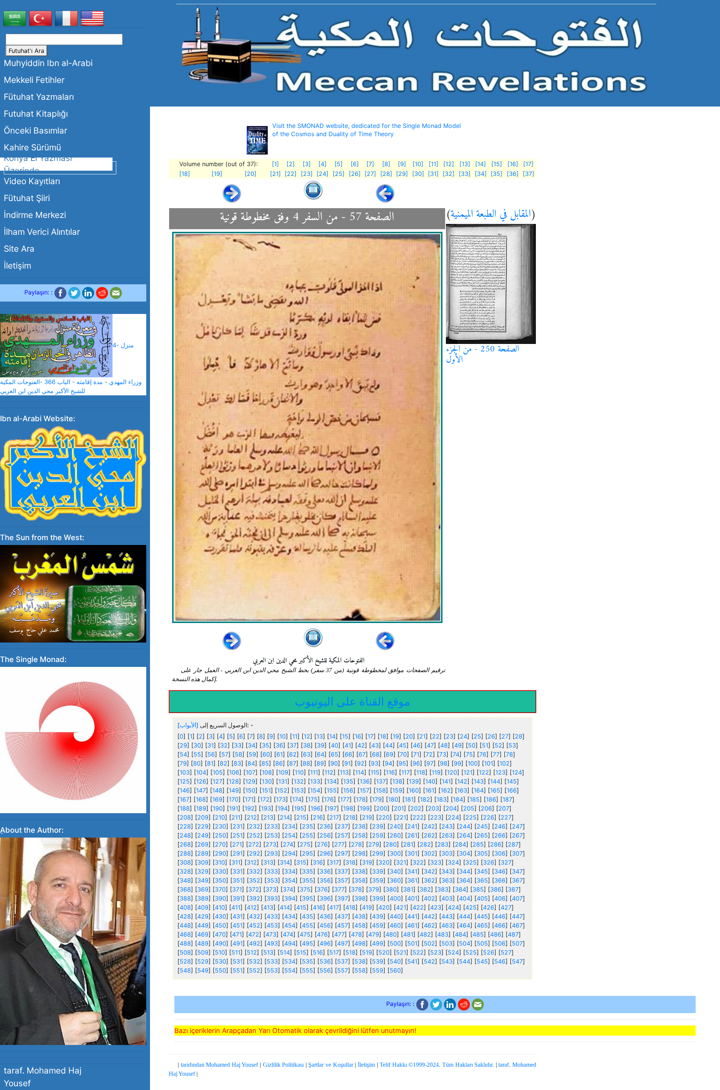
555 (307, 970)
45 (402, 745)
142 (462, 781)
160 (414, 790)
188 (185, 808)
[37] (528, 173)
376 (322, 889)
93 (374, 763)
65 (334, 754)
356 (325, 880)
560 (395, 970)
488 (185, 943)
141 (446, 781)
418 (350, 907)
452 (254, 925)
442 (429, 916)
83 (237, 763)
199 (365, 808)
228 (185, 826)
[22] (291, 173)
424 (453, 907)
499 (377, 943)
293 (272, 853)
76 (482, 754)
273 (271, 844)
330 (220, 871)
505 (482, 943)
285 (478, 844)
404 (464, 898)
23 (449, 736)
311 (235, 862)
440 (395, 916)
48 (444, 745)
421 (401, 907)
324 (453, 862)
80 (197, 763)
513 (268, 952)
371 (237, 889)
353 (272, 880)
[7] (370, 164)
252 (254, 835)
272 (253, 844)
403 (447, 898)
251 (237, 835)
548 (185, 970)
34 (251, 745)
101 (488, 763)
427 (506, 907)
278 (356, 844)
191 (233, 808)
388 (185, 898)
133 (315, 781)
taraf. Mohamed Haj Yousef (42, 1076)
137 (381, 781)
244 (464, 826)
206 (486, 808)
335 (307, 871)
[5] (338, 164)
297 (342, 853)
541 (412, 961)
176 (329, 799)
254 (290, 835)
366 (500, 880)
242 (429, 826)
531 (237, 961)
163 (462, 790)
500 (395, 943)
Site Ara (19, 248)
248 (185, 835)
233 (272, 826)
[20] (250, 173)
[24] (322, 173)
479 (373, 934)
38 (306, 745)
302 (429, 853)
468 (185, 934)
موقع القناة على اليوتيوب (352, 701)
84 (251, 763)
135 (348, 781)
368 (185, 889)
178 (361, 799)
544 (464, 961)
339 (377, 871)
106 (234, 772)
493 (272, 943)
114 (359, 772)
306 (500, 853)
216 (318, 817)
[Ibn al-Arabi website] (73, 472)
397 (342, 898)
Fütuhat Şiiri (27, 198)
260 (395, 835)
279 (373, 844)
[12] (448, 164)
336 (325, 871)
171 (249, 799)
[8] (386, 164)
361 (412, 880)
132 (299, 781)
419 (367, 907)
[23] (307, 173)
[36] (513, 173)
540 (395, 961)
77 (496, 754)
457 (342, 925)
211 (235, 817)
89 (320, 763)
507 (517, 943)
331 (237, 871)
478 (356, 934)
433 (272, 916)
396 (325, 898)
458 (360, 925)
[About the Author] (73, 940)
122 (484, 772)
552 (254, 970)
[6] (355, 164)
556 (325, 970)
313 (268, 862)
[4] (322, 164)
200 (381, 808)
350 (220, 880)
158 (381, 790)
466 (500, 925)
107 (250, 772)
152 (282, 790)
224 (453, 817)
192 (249, 808)
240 (395, 826)
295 (307, 853)
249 (202, 835)
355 (307, 880)
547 (517, 961)
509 (202, 952)
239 (377, 826)
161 (429, 790)
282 (425, 844)
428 (185, 916)
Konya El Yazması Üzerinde (38, 164)
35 (265, 745)
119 (436, 772)
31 (210, 745)
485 (478, 934)
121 (468, 772)
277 (339, 844)
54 (183, 754)
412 (252, 907)
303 (447, 853)
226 (488, 817)
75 (469, 754)
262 (429, 835)
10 (282, 736)
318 (350, 862)
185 (475, 799)
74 (456, 754)
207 (503, 808)
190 (218, 808)
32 (224, 745)
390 (220, 898)
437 (342, 916)
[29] (402, 173)
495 (307, 943)
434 (290, 916)
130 (267, 781)
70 (403, 754)
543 (447, 961)
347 (517, 871)
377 (339, 889)
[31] (433, 173)
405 (482, 898)
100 (473, 763)
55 (197, 754)
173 (281, 799)
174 (297, 799)
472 (253, 934)
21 (422, 736)
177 (345, 799)
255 (307, 835)
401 (412, 898)
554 (290, 970)
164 (479, 790)
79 (183, 763)
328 (185, 871)
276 (322, 844)
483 (442, 934)
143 (479, 781)
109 (283, 772)
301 (412, 853)
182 (425, 799)
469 (202, 934)
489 (202, 943)
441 (412, 916)
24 (463, 736)
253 (272, 835)
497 (342, 943)
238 (360, 826)
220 (384, 817)
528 (185, 961)
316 (318, 862)
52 (498, 745)
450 (220, 925)
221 (401, 817)
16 (358, 736)
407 (517, 898)
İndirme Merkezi (35, 215)
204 (451, 808)
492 (254, 943)
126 (201, 781)
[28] (386, 173)
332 (254, 871)
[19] (217, 173)
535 (307, 961)
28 (518, 736)
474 (288, 934)
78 (509, 754)
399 (377, 898)
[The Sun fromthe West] (73, 593)
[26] (355, 173)
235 (307, 826)
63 (306, 754)
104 (201, 772)
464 (464, 925)
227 (506, 817)
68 (376, 754)
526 (488, 952)
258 (360, 835)
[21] (275, 173)
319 (367, 862)
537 (342, 961)
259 (377, 835)
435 (307, 916)
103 (185, 772)
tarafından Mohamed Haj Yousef (219, 1064)
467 (517, 925)
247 (517, 826)
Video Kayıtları (32, 181)
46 (416, 745)
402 (429, 898)
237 (342, 826)
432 (254, 916)
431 (237, 916)
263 (447, 835)
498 (360, 943)
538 (360, 961)
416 (318, 907)
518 (350, 952)
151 (266, 790)
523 (435, 952)
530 (220, 961)
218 (350, 817)
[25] (339, 173)
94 (388, 763)
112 (328, 772)
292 (254, 853)
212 (252, 817)
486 (495, 934)
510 (220, 952)
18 (383, 736)
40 (334, 745)
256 (325, 835)
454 (290, 925)
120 (452, 772)
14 (332, 736)
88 (306, 763)
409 (202, 907)
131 (282, 781)
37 (293, 745)
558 (360, 970)
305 (482, 853)
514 (285, 952)
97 (430, 763)
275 (305, 844)
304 (464, 853)
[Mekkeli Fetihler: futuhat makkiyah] (416, 50)
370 (220, 889)
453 (272, 925)
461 (412, 925)
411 (235, 907)
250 (220, 835)
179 (377, 799)
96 (416, 763)
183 (441, 799)
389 (202, 898)
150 (250, 790)
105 (218, 772)
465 (482, 925)
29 (183, 745)
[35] (496, 173)
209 (202, 817)
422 (418, 907)
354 (290, 880)
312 (252, 862)
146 (185, 790)
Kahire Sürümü (32, 147)
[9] (402, 164)
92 (360, 763)
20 (409, 736)
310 (220, 862)
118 (420, 772)
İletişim (17, 265)
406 (500, 898)
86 (279, 763)
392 (254, 898)
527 (506, 952)
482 (425, 934)
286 (495, 844)
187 (507, 799)
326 (488, 862)
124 (517, 772)
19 (396, 736)
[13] (464, 164)
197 (332, 808)
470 (220, 934)
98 (443, 763)
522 (418, 952)
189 (201, 808)
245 (482, 826)
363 (447, 880)
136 (365, 781)
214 (285, 817)
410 (220, 907)
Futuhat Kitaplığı (36, 113)
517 (334, 952)
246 (500, 826)
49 (458, 745)
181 (409, 799)
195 (299, 808)
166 (512, 790)
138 (397, 781)
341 (412, 871)
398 (360, 898)
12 (307, 736)
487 (513, 934)
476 (322, 934)
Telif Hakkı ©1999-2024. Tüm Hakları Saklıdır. (437, 1064)
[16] (512, 164)
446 (500, 916)
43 (375, 745)
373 (271, 889)
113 (344, 772)
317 (334, 862)
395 (307, 898)
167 (184, 799)
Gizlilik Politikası (283, 1064)
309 (202, 862)
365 (482, 880)
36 (279, 745)
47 (430, 745)
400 (395, 898)
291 (237, 853)
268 (185, 844)
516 (318, 952)
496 (325, 943)
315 (301, 862)
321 (401, 862)
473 (271, 934)
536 (325, 961)
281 (408, 844)
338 (360, 871)
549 (202, 970)
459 (377, 925)
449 (202, 925)
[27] (370, 173)
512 (252, 952)
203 (433, 808)
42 (361, 745)
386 (495, 889)
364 (464, 880)
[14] (480, 164)
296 (325, 853)
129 (250, 781)
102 (505, 763)
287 (513, 844)
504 (464, 943)
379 (373, 889)
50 (472, 745)
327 (506, 862)
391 (237, 898)
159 (397, 790)
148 (217, 790)
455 (307, 925)
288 (185, 853)
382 (425, 889)
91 (347, 763)
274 (288, 844)
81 (210, 763)
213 (268, 817)
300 (395, 853)
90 (334, 763)
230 (220, 826)
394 (290, 898)
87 (292, 763)
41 (348, 745)
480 (391, 934)
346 (500, 871)
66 (348, 754)
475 (305, 934)
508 (185, 952)
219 (367, 817)
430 (220, 916)
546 (500, 961)
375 (305, 889)
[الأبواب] (187, 725)
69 (389, 754)
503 (447, 943)
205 (468, 808)
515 (301, 952)
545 (482, 961)
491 (237, 943)
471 (237, 934)
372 (253, 889)
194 (283, 808)
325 (471, 862)
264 (464, 835)
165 (495, 790)
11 (294, 736)
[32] (448, 173)
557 (342, 970)
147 (201, 790)
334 (290, 871)
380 (391, 889)
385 (478, 889)
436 (325, 916)
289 (202, 853)
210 (220, 817)
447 (517, 916)
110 (299, 772)
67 (362, 754)
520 (384, 952)
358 (360, 880)
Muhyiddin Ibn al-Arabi (48, 63)
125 (185, 781)
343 (447, 871)
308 (185, 862)
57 (224, 754)
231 (237, 826)
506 (500, 943)
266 (500, 835)
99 (457, 763)
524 (453, 952)
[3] (307, 164)
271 (237, 844)
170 (233, 799)
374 (288, 889)
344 (464, 871)
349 (202, 880)
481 (408, 934)
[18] (184, 173)
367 (517, 880)
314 (285, 862)
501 (412, 943)
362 (429, 880)
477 (339, 934)
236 (325, 826)
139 (414, 781)
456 (325, 925)
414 (285, 907)
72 (429, 754)
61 (279, 754)
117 (405, 772)
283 (442, 844)
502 (429, 943)
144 (495, 781)
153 (299, 790)
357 (342, 880)
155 (332, 790)
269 (202, 844)
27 (504, 736)
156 (348, 790)
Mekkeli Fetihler (34, 80)
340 (395, 871)
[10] (417, 164)
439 (377, 916)
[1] (275, 164)
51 (485, 745)
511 (235, 952)
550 (220, 970)
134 (332, 781)
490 (220, 943)
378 (356, 889)
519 (367, 952)
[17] (528, 164)
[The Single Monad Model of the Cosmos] (73, 739)
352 (254, 880)
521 (401, 952)
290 (220, 853)
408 (185, 907)
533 (272, 961)
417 (334, 907)
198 (348, 808)
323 (435, 862)
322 (418, 862)
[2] (290, 164)
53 (512, 745)
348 (185, 880)
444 (464, 916)
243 (447, 826)
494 (290, 943)
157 (364, 790)
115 (375, 772)
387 (513, 889)
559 (377, 970)
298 (360, 853)
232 (254, 826)
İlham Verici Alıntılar (42, 232)
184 (458, 799)
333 (272, 871)
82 (223, 763)
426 (488, 907)
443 (447, 916)
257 (342, 835)
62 (293, 754)
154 (315, 790)
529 (202, 961)
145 (512, 781)
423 (435, 907)
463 (447, 925)
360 (395, 880)
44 (389, 745)
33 (238, 745)
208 (185, 817)
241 (412, 826)
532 (254, 961)
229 (202, 826)
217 (334, 817)
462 (429, 925)
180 (393, 799)
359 (377, 880)
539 (377, 961)
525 (471, 952)
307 (517, 853)
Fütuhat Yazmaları (39, 97)
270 (220, 844)
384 (460, 889)
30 (197, 745)
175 (313, 799)
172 (265, 799)
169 (217, 799)
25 (477, 736)
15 (345, 736)
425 (471, 907)
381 (408, 889)
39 (320, 745)
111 (314, 772)
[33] (465, 173)
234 (290, 826)
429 (202, 916)
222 (418, 817)
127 (217, 781)
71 (416, 754)
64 (320, 754)
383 (442, 889)
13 (319, 736)
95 (402, 763)
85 (265, 763)
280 (391, 844)
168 (201, 799)
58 (238, 754)
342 (429, 871)
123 (500, 772)
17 (371, 736)
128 (234, 781)
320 (384, 862)
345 (482, 871)
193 (266, 808)
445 (482, 916)
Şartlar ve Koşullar (330, 1064)
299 (377, 853)
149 (234, 790)
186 (491, 799)
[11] (433, 164)
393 (272, 898)
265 (482, 835)
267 (517, 835)
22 (436, 736)
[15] (496, 164)
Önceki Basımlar (35, 130)
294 (290, 853)
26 (491, 736)
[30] (418, 173)
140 (430, 781)
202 (416, 808)
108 (267, 772)
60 (266, 754)
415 (301, 907)
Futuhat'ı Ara (26, 50)
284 (460, 844)
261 (412, 835)
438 (360, 916)
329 (202, 871)
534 (290, 961)
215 (301, 817)
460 (395, 925)
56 (211, 754)
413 (268, 907)
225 (471, 817)
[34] (481, 173)
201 (399, 808)
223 (435, 817)
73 (442, 754)
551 (237, 970)
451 (237, 925)
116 (390, 772)
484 (460, 934)
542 (429, 961)
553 (272, 970)
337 (342, 871)
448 (185, 925)
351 (237, 880)
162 (446, 790)
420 (384, 907)
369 (202, 889)
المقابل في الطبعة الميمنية (491, 214)
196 (315, 808)
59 (252, 754)
